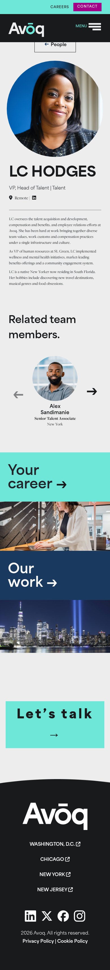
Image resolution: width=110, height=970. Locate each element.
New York (52, 875)
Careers (59, 7)
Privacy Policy (38, 941)
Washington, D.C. (53, 844)
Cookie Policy (72, 941)
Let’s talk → (55, 725)
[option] (55, 391)
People (59, 45)
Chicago (52, 860)
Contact (87, 6)
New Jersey (52, 890)
